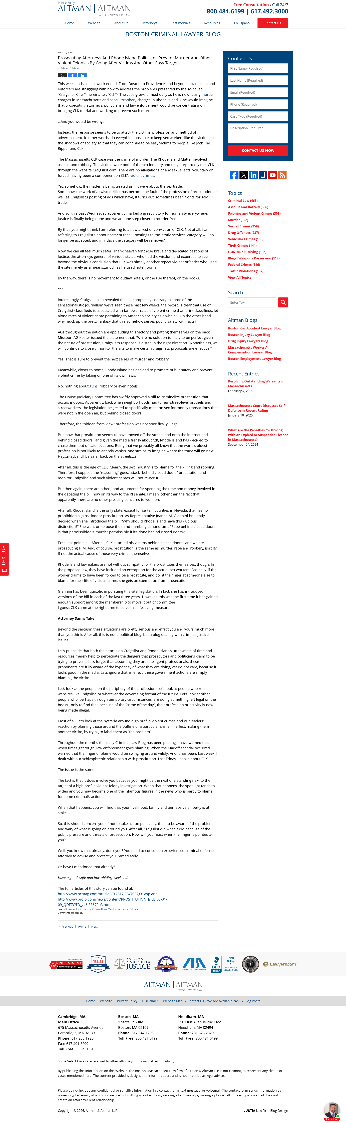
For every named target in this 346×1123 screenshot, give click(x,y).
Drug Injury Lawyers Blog (248, 341)
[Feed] (282, 175)
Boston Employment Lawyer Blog (254, 358)
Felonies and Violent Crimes (254, 213)
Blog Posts (252, 1001)
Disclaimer (150, 1001)
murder (207, 94)
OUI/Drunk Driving (247, 252)
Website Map (173, 1001)
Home (69, 23)
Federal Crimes (244, 264)
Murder (112, 909)
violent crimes (142, 175)
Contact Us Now (258, 150)
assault (116, 99)
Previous (66, 926)
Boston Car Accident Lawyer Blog (254, 328)
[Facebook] (234, 175)
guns (94, 386)
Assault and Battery (80, 909)
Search (283, 302)
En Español (242, 23)
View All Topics (239, 277)
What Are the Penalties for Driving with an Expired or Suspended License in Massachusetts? (258, 435)
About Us (121, 23)
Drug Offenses (243, 232)
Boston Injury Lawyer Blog (249, 334)
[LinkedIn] (253, 175)
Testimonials (180, 23)
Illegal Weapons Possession (254, 258)
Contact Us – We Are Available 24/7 (213, 1001)
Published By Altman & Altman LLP (247, 9)
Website (94, 23)
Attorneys (149, 23)
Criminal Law (99, 909)
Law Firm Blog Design (266, 1110)
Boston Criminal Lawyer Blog (94, 9)
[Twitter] (243, 175)
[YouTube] (272, 175)
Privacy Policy (127, 1001)
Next (95, 926)
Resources (212, 23)
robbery (129, 99)
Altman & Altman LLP (101, 1110)
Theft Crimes (242, 245)
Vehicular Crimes (245, 239)
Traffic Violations (245, 271)
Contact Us (273, 23)
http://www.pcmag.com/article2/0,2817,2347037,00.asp (104, 893)
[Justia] (263, 175)
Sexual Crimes (130, 909)
